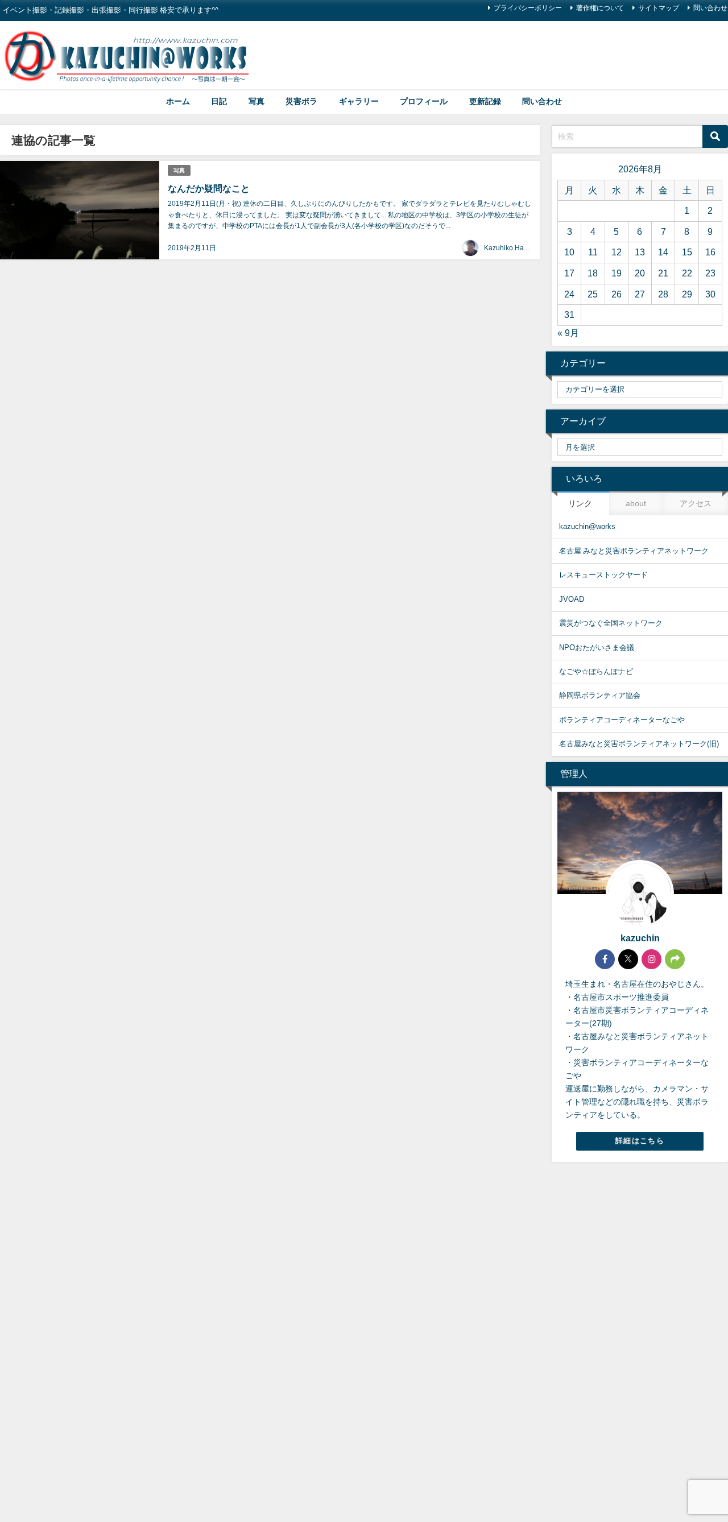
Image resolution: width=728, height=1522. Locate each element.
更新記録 (485, 101)
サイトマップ (658, 8)
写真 (256, 101)
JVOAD (571, 599)
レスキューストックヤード (603, 574)
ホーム (178, 101)
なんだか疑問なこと (209, 188)
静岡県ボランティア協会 (599, 695)
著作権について (600, 8)
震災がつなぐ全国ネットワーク (611, 623)
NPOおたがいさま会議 (596, 647)
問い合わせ (542, 101)
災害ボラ (301, 101)
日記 (219, 101)
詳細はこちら (639, 1140)
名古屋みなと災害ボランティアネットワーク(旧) (639, 743)
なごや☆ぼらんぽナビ (596, 671)
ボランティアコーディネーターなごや (622, 719)
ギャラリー (359, 101)
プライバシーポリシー (528, 8)
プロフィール (424, 101)
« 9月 (568, 332)
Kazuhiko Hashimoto (516, 248)
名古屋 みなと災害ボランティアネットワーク (634, 551)
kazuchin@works (587, 526)
